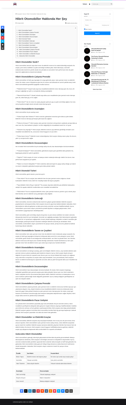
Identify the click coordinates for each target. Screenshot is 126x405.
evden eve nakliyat (28, 402)
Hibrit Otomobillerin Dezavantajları (28, 36)
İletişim (85, 4)
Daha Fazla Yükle (97, 89)
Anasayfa (19, 14)
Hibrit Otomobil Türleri (25, 39)
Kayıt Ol (97, 33)
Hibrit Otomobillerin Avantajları (27, 34)
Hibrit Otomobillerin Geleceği (27, 41)
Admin (94, 52)
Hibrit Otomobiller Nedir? (25, 30)
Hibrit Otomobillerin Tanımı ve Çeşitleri (29, 43)
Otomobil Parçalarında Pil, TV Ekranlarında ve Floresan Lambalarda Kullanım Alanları (99, 81)
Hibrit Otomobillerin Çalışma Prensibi (29, 32)
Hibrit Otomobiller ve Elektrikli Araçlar (29, 53)
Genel (24, 14)
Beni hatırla (88, 29)
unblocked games (17, 402)
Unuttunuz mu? (105, 25)
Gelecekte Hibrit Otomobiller (27, 56)
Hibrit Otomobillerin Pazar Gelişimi (28, 51)
